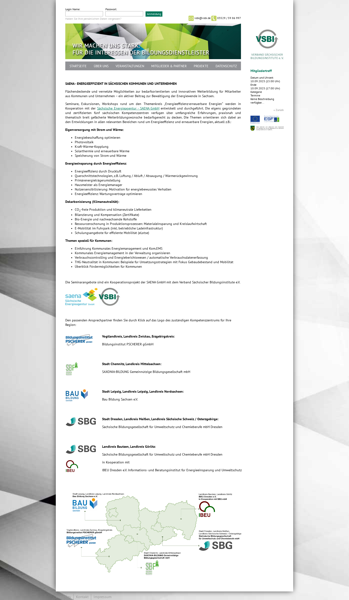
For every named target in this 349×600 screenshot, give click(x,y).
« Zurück (279, 110)
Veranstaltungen (130, 66)
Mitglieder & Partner (169, 66)
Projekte (201, 66)
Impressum (103, 597)
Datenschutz (226, 66)
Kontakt (82, 597)
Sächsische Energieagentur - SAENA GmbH (128, 108)
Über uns (101, 66)
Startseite (78, 66)
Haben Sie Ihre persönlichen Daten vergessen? (93, 18)
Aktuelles (63, 597)
